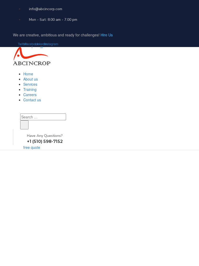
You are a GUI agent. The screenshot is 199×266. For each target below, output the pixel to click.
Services (30, 84)
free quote (31, 147)
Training (30, 89)
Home (28, 73)
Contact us (32, 99)
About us (30, 79)
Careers (30, 94)
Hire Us (107, 34)
